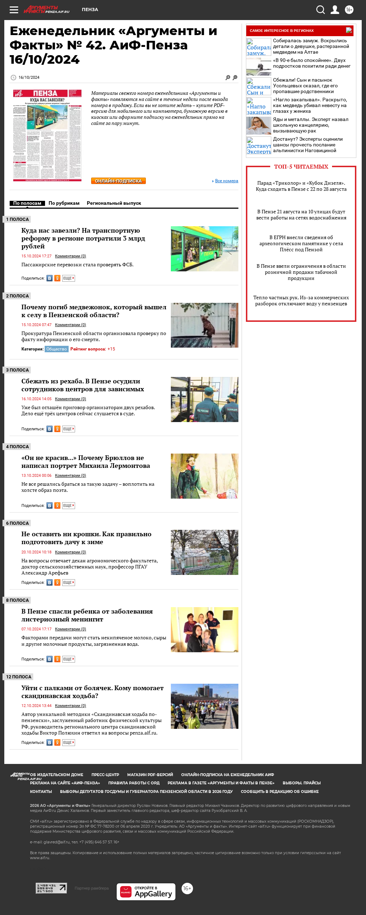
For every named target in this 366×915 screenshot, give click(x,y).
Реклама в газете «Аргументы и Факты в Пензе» (221, 783)
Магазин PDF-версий (150, 775)
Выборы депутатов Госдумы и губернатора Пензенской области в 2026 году (146, 791)
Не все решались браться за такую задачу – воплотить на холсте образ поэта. (87, 487)
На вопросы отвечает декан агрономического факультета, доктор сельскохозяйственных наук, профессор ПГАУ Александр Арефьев (89, 566)
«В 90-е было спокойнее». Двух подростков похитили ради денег (312, 63)
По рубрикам (64, 203)
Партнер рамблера (92, 888)
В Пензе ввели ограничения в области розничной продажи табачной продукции (301, 272)
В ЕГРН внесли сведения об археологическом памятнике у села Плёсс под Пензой (301, 243)
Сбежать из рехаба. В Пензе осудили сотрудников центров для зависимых (82, 385)
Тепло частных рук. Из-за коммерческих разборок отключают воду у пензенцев (301, 300)
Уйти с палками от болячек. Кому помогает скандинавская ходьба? (92, 691)
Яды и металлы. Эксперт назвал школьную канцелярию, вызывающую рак (310, 125)
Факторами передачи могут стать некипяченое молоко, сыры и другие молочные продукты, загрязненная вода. (93, 640)
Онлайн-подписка (118, 181)
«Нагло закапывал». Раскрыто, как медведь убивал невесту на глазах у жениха (310, 105)
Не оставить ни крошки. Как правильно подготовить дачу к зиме (86, 537)
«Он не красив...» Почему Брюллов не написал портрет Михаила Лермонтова (85, 461)
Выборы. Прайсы (302, 783)
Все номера (226, 181)
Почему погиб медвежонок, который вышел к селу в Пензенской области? (94, 310)
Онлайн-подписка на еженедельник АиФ (227, 775)
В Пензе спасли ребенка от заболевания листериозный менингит (87, 615)
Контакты (41, 791)
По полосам (27, 203)
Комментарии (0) (70, 256)
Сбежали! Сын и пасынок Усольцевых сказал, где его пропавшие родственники (305, 85)
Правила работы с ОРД (133, 783)
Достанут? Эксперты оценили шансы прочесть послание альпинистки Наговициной (308, 144)
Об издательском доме (56, 775)
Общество (56, 349)
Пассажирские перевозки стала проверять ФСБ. (77, 264)
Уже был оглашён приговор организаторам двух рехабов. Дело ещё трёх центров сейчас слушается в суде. (88, 410)
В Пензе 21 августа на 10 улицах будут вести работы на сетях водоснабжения (301, 214)
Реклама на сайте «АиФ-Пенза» (65, 783)
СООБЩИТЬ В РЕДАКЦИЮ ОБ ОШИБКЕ (280, 791)
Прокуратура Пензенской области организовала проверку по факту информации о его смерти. (93, 336)
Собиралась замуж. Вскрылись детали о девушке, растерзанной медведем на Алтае (311, 46)
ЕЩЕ (68, 278)
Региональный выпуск (114, 203)
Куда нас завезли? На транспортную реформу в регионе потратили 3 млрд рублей (83, 238)
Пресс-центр (105, 775)
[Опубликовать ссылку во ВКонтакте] (49, 278)
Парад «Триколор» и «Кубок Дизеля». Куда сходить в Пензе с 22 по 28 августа (301, 186)
